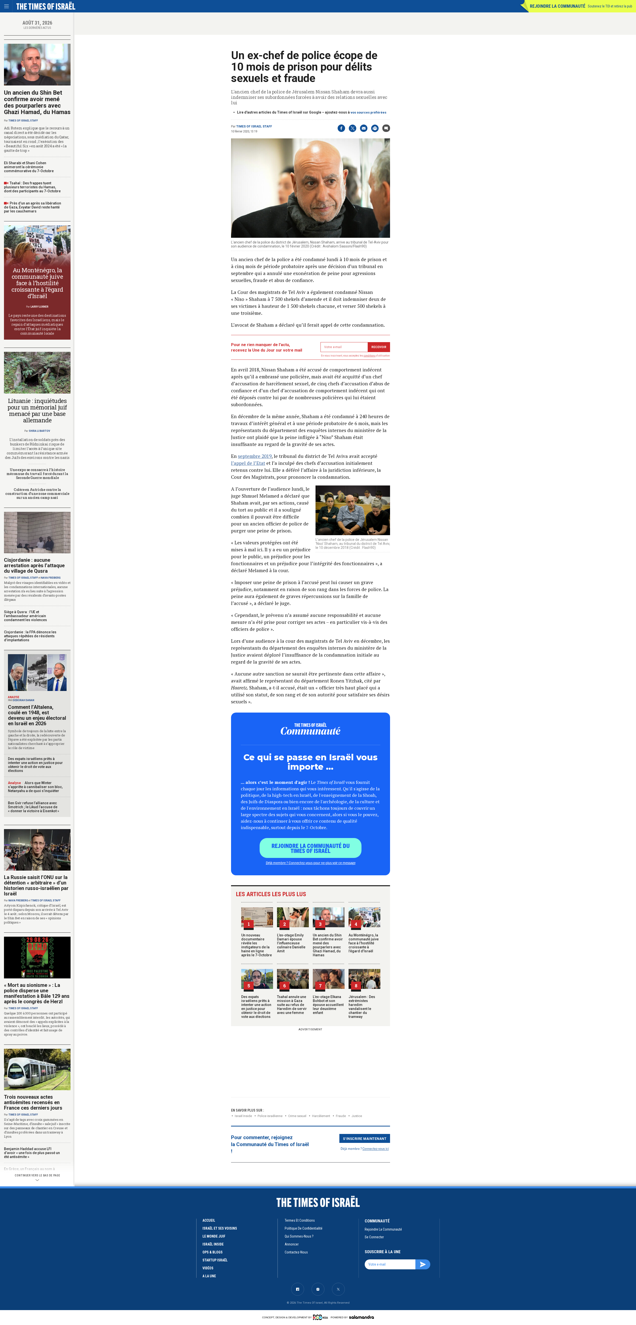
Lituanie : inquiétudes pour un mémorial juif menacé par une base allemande (37, 410)
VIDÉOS (207, 1268)
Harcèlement (321, 1116)
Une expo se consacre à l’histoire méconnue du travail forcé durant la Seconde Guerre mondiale (37, 473)
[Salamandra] (361, 1317)
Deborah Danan (23, 700)
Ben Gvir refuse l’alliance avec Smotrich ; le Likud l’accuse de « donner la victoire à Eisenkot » (33, 807)
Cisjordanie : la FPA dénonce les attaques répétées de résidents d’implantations (30, 636)
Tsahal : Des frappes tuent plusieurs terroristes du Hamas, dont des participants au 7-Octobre (32, 187)
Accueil (208, 1220)
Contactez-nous (296, 1252)
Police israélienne (270, 1116)
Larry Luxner (39, 306)
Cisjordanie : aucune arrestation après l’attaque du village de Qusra (34, 565)
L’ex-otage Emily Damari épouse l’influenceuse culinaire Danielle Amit (291, 943)
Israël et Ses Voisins (219, 1228)
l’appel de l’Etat (248, 463)
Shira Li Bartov (39, 431)
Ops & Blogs (212, 1252)
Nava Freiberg (51, 577)
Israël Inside (243, 1116)
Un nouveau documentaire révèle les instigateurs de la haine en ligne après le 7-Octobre (256, 945)
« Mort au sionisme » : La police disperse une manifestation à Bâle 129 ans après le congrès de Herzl (37, 993)
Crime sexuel (297, 1116)
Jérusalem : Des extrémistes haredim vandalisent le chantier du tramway (362, 1007)
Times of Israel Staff (254, 126)
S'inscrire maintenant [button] (365, 1138)
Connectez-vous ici (375, 1148)
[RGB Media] (321, 1317)
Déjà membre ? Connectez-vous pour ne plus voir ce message (311, 862)
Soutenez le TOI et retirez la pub (610, 6)
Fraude (341, 1116)
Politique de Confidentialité (303, 1228)
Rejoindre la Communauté (557, 6)
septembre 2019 (255, 456)
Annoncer (292, 1244)
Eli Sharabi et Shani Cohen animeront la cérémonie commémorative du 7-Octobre (29, 167)
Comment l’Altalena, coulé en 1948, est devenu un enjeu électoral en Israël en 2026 (37, 715)
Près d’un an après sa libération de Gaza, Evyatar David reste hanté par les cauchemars (32, 207)
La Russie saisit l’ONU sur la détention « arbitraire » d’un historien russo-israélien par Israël (36, 885)
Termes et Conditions (300, 1220)
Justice (357, 1116)
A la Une (209, 1276)
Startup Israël (215, 1260)
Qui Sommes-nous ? (299, 1236)
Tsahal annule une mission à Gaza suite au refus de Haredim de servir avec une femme (292, 1005)
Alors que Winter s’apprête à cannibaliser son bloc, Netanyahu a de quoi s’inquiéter (35, 787)
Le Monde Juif (213, 1236)
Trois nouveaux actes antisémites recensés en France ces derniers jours (33, 1102)
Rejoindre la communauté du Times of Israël (311, 848)
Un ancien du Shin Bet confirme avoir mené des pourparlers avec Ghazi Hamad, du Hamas (328, 945)
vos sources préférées (368, 112)
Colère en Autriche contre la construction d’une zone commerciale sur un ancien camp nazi (37, 493)
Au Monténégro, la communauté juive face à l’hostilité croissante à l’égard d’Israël (364, 943)
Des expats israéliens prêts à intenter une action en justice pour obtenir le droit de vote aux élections (256, 1007)
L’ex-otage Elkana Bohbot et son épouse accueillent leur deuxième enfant (328, 1005)
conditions (370, 355)
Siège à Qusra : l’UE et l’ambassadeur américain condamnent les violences (25, 616)
